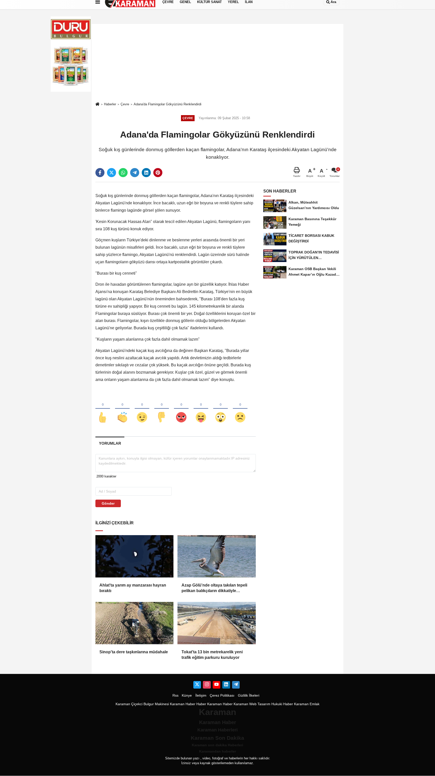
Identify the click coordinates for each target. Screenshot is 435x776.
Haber (201, 704)
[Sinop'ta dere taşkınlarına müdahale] (134, 623)
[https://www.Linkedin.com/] (226, 685)
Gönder (108, 503)
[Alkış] (122, 409)
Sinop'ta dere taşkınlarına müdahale (133, 652)
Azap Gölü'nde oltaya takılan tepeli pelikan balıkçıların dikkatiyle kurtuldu (214, 588)
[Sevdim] (142, 409)
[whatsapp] (123, 172)
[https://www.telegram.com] (236, 685)
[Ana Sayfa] (97, 104)
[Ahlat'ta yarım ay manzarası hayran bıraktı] (134, 556)
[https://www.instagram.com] (206, 685)
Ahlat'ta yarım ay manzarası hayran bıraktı (132, 588)
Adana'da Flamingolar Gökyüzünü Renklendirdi (167, 104)
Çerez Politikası (222, 695)
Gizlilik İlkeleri (248, 695)
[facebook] (99, 172)
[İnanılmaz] (220, 409)
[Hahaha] (201, 409)
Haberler (110, 104)
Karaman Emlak (306, 704)
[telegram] (134, 172)
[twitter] (111, 172)
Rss (175, 695)
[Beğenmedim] (161, 409)
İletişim (200, 695)
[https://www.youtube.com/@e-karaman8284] (216, 685)
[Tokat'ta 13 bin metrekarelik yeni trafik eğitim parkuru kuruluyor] (216, 623)
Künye (187, 695)
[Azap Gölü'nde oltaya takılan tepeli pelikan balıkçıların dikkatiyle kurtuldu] (216, 556)
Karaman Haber (182, 704)
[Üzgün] (240, 409)
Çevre (125, 104)
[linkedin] (146, 172)
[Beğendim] (102, 409)
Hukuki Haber (282, 704)
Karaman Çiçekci (129, 704)
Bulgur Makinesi (156, 704)
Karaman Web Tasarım (252, 704)
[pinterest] (157, 172)
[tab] (109, 443)
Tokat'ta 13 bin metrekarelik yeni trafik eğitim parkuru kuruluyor (212, 655)
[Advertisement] (217, 62)
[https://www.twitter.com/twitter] (197, 685)
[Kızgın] (181, 409)
